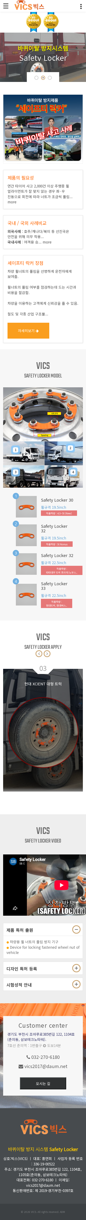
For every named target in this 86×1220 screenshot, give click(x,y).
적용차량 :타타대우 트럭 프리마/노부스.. (61, 570)
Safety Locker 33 (54, 585)
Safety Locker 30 (57, 500)
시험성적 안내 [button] (19, 985)
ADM (62, 1212)
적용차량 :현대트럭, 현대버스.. (56, 603)
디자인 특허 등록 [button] (21, 969)
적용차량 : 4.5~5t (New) (59, 513)
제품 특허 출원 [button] (19, 930)
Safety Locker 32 (54, 528)
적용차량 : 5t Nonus (56, 544)
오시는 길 (43, 1083)
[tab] (43, 929)
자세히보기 (27, 330)
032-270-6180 (45, 1056)
